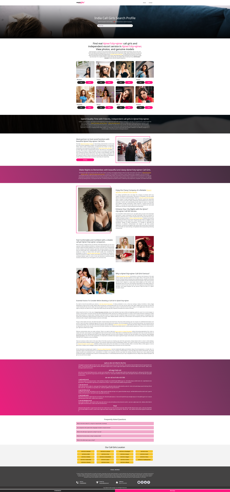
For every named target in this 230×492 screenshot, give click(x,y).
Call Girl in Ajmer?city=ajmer (120, 324)
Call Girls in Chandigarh (124, 451)
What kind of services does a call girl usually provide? (89, 436)
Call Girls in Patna (144, 456)
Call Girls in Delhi (86, 454)
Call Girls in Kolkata (85, 456)
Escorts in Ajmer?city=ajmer (104, 349)
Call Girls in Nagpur (124, 456)
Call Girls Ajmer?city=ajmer (93, 253)
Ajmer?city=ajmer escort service (97, 174)
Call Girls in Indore (125, 459)
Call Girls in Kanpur (124, 454)
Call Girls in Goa (144, 451)
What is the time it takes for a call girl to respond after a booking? (92, 423)
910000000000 (83, 483)
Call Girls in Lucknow (105, 451)
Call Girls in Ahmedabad (105, 456)
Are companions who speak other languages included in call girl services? (93, 427)
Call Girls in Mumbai (85, 451)
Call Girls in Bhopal (124, 462)
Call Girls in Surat (105, 462)
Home (144, 2)
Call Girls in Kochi (144, 454)
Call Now (85, 159)
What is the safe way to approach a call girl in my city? (89, 431)
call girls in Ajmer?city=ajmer (146, 197)
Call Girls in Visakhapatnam (144, 459)
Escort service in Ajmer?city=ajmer (133, 191)
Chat (89, 82)
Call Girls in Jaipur (105, 459)
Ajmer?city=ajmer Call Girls (123, 276)
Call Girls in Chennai (85, 462)
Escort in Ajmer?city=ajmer (136, 218)
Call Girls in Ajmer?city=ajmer (116, 54)
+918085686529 (57, 490)
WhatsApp (172, 490)
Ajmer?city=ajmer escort (114, 123)
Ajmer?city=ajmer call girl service (99, 123)
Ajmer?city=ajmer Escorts (87, 143)
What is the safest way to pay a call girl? (86, 440)
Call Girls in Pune (105, 454)
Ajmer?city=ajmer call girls (105, 148)
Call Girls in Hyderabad (86, 459)
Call (81, 82)
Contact (150, 2)
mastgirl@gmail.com (104, 483)
